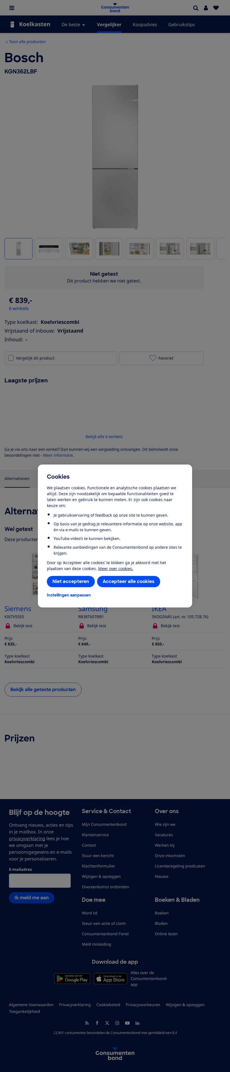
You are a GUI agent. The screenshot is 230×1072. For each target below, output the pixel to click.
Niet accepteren (70, 581)
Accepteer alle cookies (129, 581)
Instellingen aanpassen (69, 595)
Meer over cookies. (115, 568)
